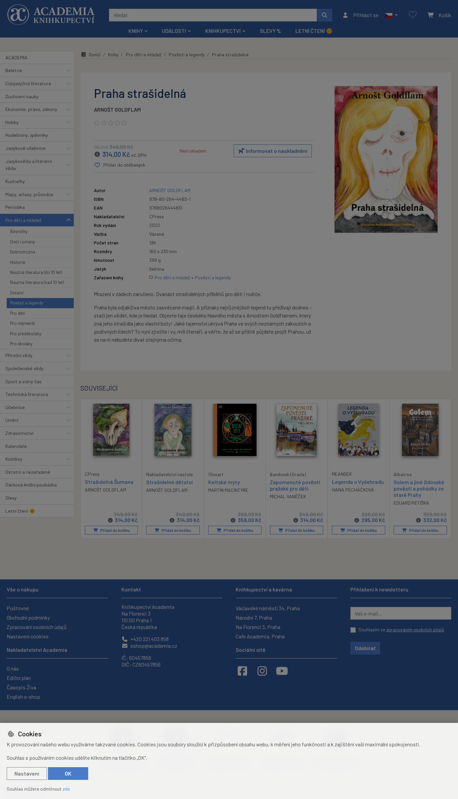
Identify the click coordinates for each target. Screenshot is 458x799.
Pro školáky (21, 343)
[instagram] (262, 670)
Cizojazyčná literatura (28, 83)
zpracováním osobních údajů (415, 629)
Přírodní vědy (19, 355)
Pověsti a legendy (26, 302)
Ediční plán (19, 678)
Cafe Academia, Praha (260, 636)
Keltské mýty (224, 482)
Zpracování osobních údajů (37, 627)
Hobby (12, 122)
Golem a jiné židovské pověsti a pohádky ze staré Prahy (419, 488)
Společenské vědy (24, 368)
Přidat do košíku (115, 530)
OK (68, 773)
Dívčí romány (22, 241)
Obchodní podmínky (28, 617)
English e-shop (23, 696)
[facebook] (242, 670)
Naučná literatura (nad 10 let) (37, 282)
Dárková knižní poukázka (31, 485)
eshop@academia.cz (153, 645)
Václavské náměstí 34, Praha (268, 608)
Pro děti (17, 313)
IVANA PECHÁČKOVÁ (353, 490)
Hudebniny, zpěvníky (26, 135)
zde (66, 789)
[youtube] (282, 670)
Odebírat (365, 648)
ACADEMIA (16, 57)
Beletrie (13, 70)
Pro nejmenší (22, 323)
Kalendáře (16, 446)
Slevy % (270, 30)
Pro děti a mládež (23, 220)
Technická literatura (26, 394)
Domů (95, 54)
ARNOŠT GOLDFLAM (117, 109)
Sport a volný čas (23, 381)
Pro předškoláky (25, 333)
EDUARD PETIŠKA (411, 503)
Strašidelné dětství (169, 482)
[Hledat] (324, 15)
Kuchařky (15, 181)
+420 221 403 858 (149, 639)
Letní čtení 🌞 (314, 30)
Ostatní (16, 292)
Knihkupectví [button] (223, 30)
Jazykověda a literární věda (28, 164)
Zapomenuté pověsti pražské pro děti (295, 485)
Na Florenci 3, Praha (258, 627)
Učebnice (15, 407)
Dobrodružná (22, 251)
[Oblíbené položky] (412, 15)
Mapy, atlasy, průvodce (29, 194)
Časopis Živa (21, 687)
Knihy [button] (135, 30)
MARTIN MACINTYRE (228, 490)
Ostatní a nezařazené (27, 472)
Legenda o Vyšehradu (358, 481)
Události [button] (174, 30)
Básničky (18, 231)
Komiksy (13, 459)
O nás (13, 668)
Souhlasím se (401, 629)
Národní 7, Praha (254, 617)
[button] (391, 15)
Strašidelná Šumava (109, 481)
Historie (17, 262)
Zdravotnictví (19, 433)
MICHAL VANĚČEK (288, 496)
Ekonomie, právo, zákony (31, 109)
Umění (11, 420)
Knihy (113, 54)
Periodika (15, 207)
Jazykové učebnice (25, 148)
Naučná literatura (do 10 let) (36, 272)
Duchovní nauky (22, 96)
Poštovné (18, 608)
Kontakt (131, 589)
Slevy (11, 498)
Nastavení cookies (28, 636)
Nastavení (26, 773)
